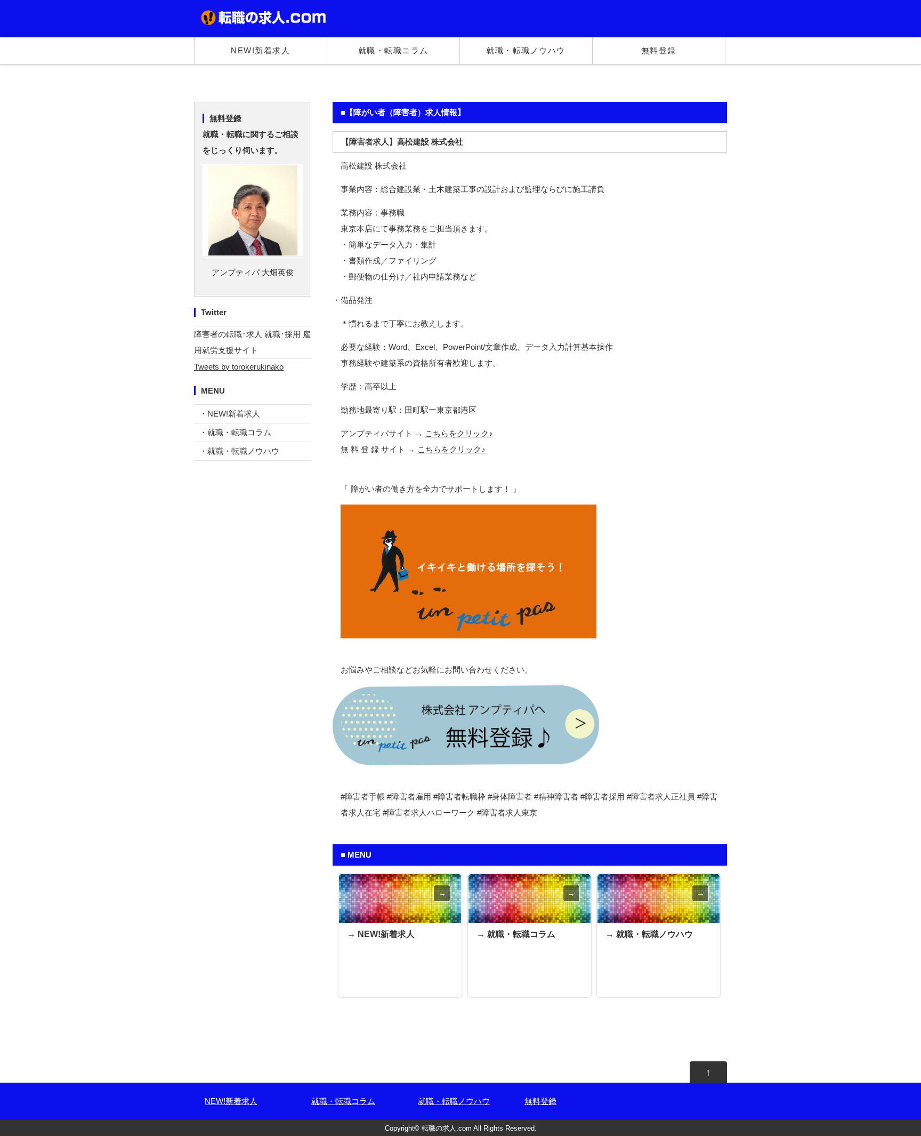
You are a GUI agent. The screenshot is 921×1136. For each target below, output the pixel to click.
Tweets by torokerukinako (239, 366)
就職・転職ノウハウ (525, 50)
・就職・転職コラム (235, 432)
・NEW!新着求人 (229, 413)
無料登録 (658, 50)
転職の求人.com (447, 1128)
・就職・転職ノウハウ (239, 450)
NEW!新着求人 (260, 50)
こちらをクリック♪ (459, 433)
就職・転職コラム (393, 50)
